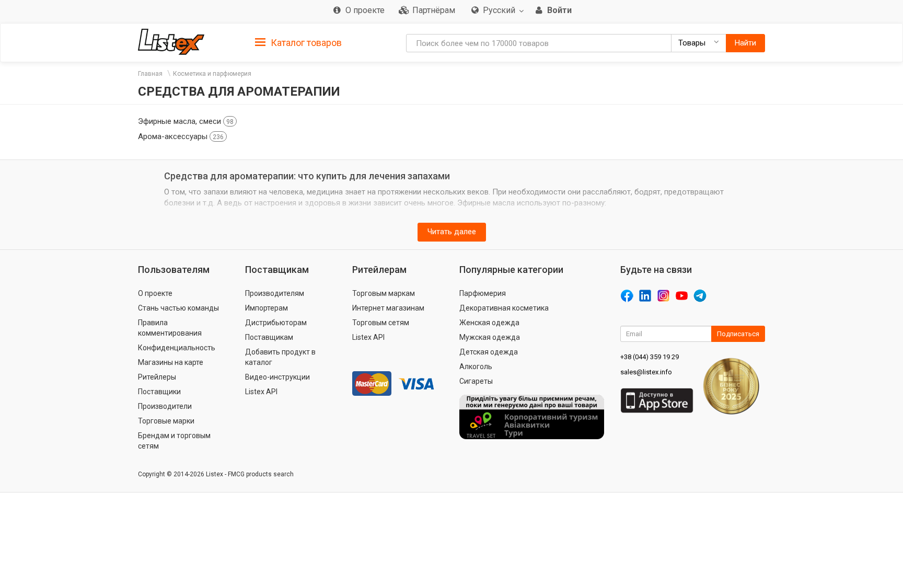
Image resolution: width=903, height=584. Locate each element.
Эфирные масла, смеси (186, 121)
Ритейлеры (157, 377)
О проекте (155, 293)
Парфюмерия (482, 293)
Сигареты (476, 381)
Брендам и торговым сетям (174, 440)
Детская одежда (488, 352)
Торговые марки (166, 421)
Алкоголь (475, 366)
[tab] (298, 42)
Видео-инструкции (277, 377)
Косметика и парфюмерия (212, 73)
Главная (150, 73)
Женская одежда (489, 322)
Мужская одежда (489, 337)
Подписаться (738, 334)
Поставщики (159, 391)
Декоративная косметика (504, 308)
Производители (165, 406)
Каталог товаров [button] (305, 42)
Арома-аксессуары (181, 136)
